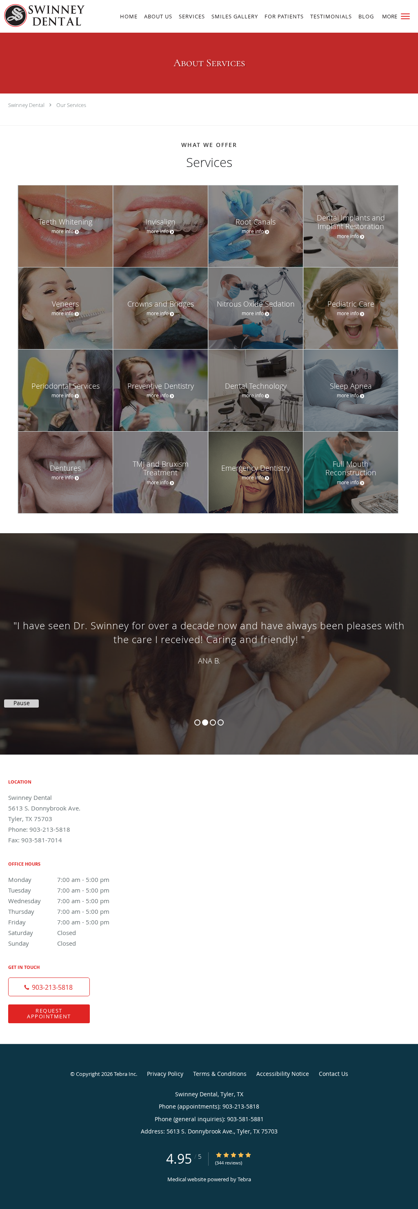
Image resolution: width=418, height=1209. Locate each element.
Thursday (58, 911)
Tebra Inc (125, 1074)
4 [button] (220, 722)
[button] (405, 16)
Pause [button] (21, 703)
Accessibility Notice (282, 1074)
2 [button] (205, 722)
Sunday (42, 943)
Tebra (244, 1179)
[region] (209, 636)
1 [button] (197, 722)
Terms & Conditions (220, 1074)
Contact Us (333, 1074)
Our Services (71, 105)
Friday (58, 922)
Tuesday (58, 890)
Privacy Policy (165, 1074)
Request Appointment (49, 1013)
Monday (58, 879)
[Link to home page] (42, 15)
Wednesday (58, 901)
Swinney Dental (26, 105)
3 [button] (213, 722)
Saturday (42, 932)
